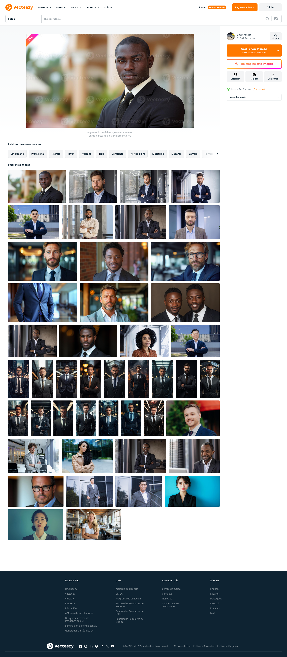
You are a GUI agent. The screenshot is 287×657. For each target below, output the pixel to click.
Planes (203, 7)
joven (71, 153)
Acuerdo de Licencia (127, 588)
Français (215, 608)
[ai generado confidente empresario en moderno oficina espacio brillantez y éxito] (114, 302)
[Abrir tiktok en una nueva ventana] (102, 646)
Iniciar (270, 7)
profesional (37, 153)
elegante (176, 153)
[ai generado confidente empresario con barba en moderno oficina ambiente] (42, 261)
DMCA (119, 593)
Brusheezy (71, 588)
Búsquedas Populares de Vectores (130, 605)
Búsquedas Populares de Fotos (130, 613)
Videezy (69, 598)
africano (86, 153)
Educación (71, 608)
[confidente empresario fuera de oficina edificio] (89, 491)
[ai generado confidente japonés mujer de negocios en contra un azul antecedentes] (192, 491)
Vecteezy (70, 593)
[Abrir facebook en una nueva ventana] (80, 646)
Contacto (167, 593)
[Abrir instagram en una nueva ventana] (85, 646)
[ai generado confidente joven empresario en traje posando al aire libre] (37, 186)
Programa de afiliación (128, 598)
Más (106, 7)
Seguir (275, 38)
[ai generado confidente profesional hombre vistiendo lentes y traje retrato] (35, 491)
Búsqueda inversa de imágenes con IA (77, 619)
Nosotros (167, 598)
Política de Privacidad (203, 646)
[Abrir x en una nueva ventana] (107, 646)
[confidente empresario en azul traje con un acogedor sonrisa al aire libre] (193, 418)
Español (214, 593)
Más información (238, 97)
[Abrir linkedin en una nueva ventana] (91, 646)
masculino (158, 153)
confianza (117, 153)
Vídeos (75, 7)
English (214, 588)
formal (209, 153)
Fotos (59, 7)
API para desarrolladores (79, 613)
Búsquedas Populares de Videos (130, 620)
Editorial (91, 7)
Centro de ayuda (171, 588)
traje (101, 153)
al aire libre (138, 153)
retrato (56, 153)
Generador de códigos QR (79, 630)
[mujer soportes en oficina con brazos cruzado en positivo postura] (93, 524)
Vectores (43, 7)
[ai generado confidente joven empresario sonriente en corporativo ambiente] (114, 261)
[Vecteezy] (19, 7)
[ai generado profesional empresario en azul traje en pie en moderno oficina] (42, 302)
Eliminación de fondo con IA (81, 625)
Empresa (70, 603)
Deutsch (214, 603)
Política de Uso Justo (227, 646)
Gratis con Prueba (254, 50)
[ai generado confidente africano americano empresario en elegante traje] (88, 341)
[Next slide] (214, 154)
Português (216, 598)
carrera (193, 153)
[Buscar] (267, 19)
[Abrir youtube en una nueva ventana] (112, 646)
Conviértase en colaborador (170, 605)
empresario (17, 153)
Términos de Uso (182, 646)
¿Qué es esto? (259, 89)
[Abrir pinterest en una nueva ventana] (96, 646)
